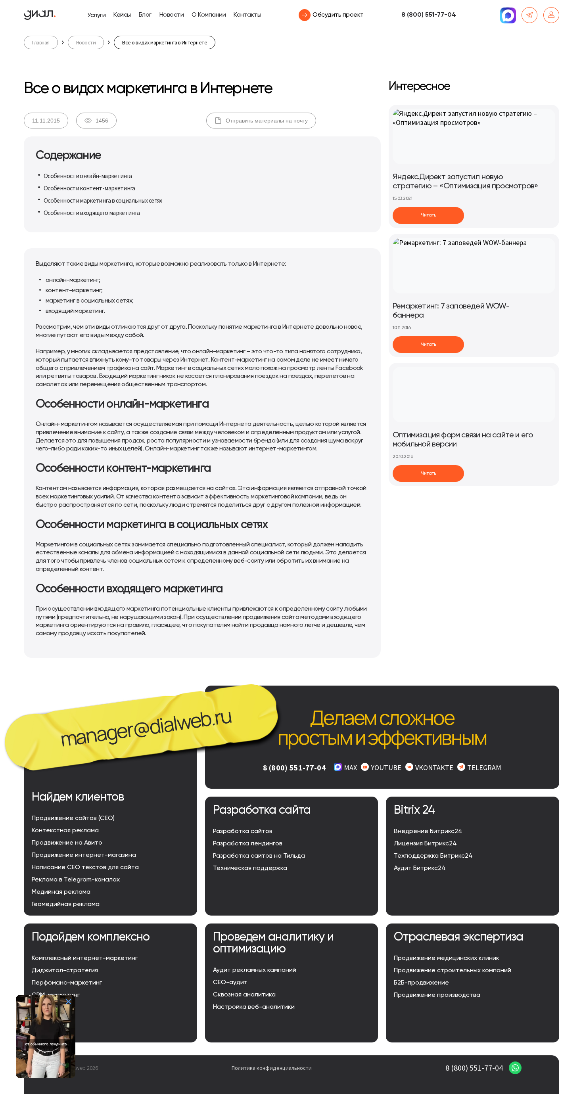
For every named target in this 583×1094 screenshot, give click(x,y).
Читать (428, 215)
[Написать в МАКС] (508, 15)
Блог (145, 15)
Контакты (247, 15)
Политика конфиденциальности (272, 1067)
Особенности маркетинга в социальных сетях (103, 200)
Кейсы (122, 15)
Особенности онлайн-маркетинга (88, 176)
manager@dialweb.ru (145, 727)
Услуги (96, 15)
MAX (350, 767)
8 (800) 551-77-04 (428, 15)
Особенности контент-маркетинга (89, 188)
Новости (171, 15)
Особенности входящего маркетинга (92, 213)
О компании (209, 15)
